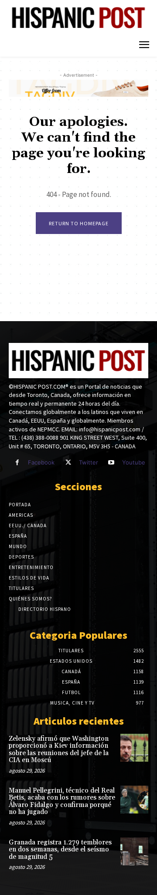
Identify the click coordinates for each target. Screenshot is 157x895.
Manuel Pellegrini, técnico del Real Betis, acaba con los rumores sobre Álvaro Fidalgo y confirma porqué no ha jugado (62, 802)
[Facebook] (17, 462)
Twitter (88, 462)
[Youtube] (111, 462)
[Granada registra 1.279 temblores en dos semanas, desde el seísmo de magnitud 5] (134, 851)
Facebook (41, 462)
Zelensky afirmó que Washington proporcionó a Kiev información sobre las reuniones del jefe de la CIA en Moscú (59, 750)
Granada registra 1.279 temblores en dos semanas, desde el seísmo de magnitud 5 (60, 849)
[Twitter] (67, 462)
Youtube (133, 462)
